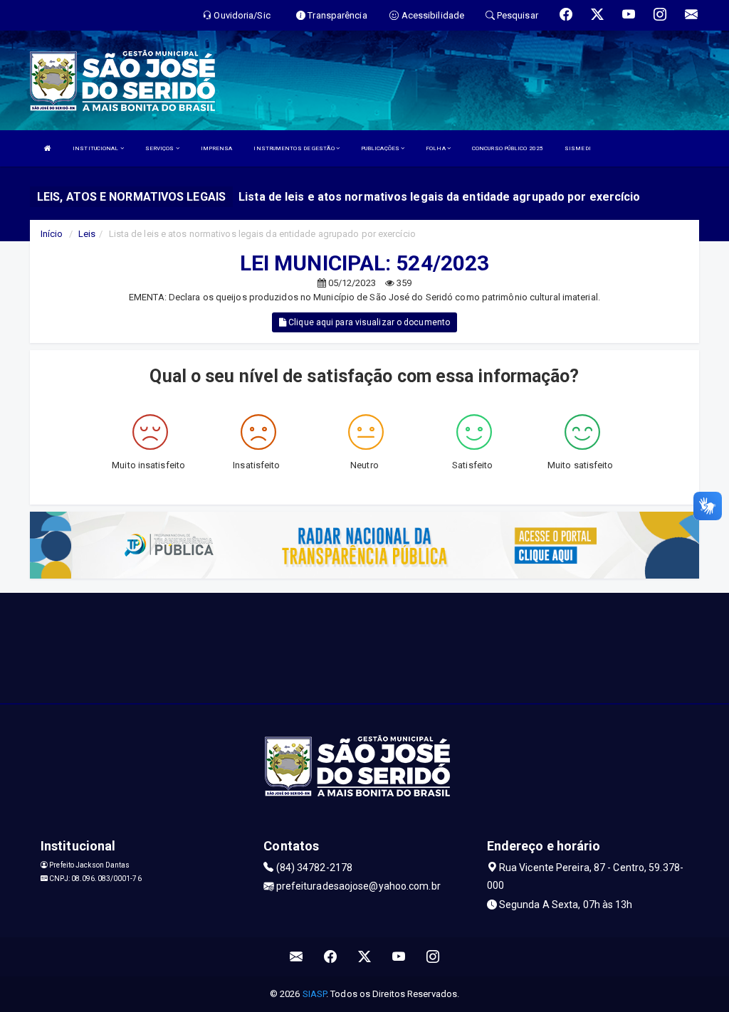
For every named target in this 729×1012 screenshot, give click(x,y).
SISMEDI (578, 148)
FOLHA (436, 148)
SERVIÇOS (160, 148)
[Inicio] (47, 148)
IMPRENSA (217, 148)
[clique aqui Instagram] (433, 956)
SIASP (315, 994)
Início (52, 233)
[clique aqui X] (364, 956)
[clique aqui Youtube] (399, 956)
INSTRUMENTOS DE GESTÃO (294, 148)
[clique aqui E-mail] (296, 956)
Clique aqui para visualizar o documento (368, 322)
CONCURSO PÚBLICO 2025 (507, 148)
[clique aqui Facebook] (330, 956)
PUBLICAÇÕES (381, 148)
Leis (86, 233)
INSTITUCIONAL (96, 148)
